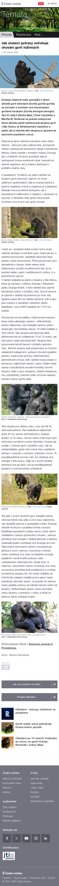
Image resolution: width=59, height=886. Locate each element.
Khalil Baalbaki (46, 91)
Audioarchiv (9, 811)
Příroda (7, 34)
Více (38, 34)
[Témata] (29, 19)
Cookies (7, 878)
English (51, 878)
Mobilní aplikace (12, 820)
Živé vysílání (9, 807)
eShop (6, 792)
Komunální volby (12, 783)
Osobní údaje (20, 878)
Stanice (7, 787)
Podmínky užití (37, 878)
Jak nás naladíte (40, 778)
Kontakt (35, 796)
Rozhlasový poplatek (42, 801)
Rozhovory (23, 34)
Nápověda (36, 783)
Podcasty (8, 816)
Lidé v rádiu (37, 787)
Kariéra (35, 792)
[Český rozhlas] (11, 3)
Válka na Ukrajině (12, 778)
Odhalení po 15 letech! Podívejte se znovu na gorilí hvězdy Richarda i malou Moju (36, 741)
